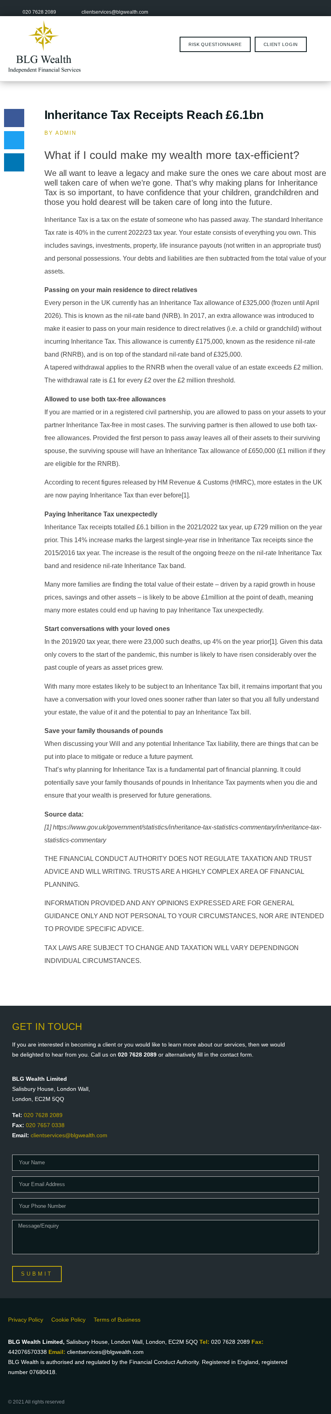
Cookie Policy (68, 1319)
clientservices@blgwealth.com (69, 1135)
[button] (14, 118)
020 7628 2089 (43, 1115)
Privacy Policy (25, 1319)
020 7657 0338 (45, 1125)
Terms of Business (117, 1319)
